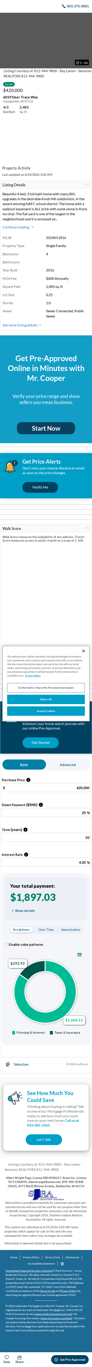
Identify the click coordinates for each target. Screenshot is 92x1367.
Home (13, 1257)
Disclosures (72, 1257)
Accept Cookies (46, 711)
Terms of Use (52, 1257)
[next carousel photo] (86, 40)
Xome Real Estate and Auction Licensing (29, 1270)
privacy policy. (33, 675)
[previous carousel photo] (5, 40)
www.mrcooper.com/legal (56, 1318)
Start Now (46, 428)
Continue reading (16, 227)
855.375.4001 (78, 6)
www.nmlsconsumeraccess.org (53, 1314)
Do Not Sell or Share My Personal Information (45, 687)
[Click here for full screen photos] (86, 18)
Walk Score (11, 528)
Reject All (46, 699)
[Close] (83, 651)
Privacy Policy (31, 1257)
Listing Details (13, 184)
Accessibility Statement (41, 1263)
